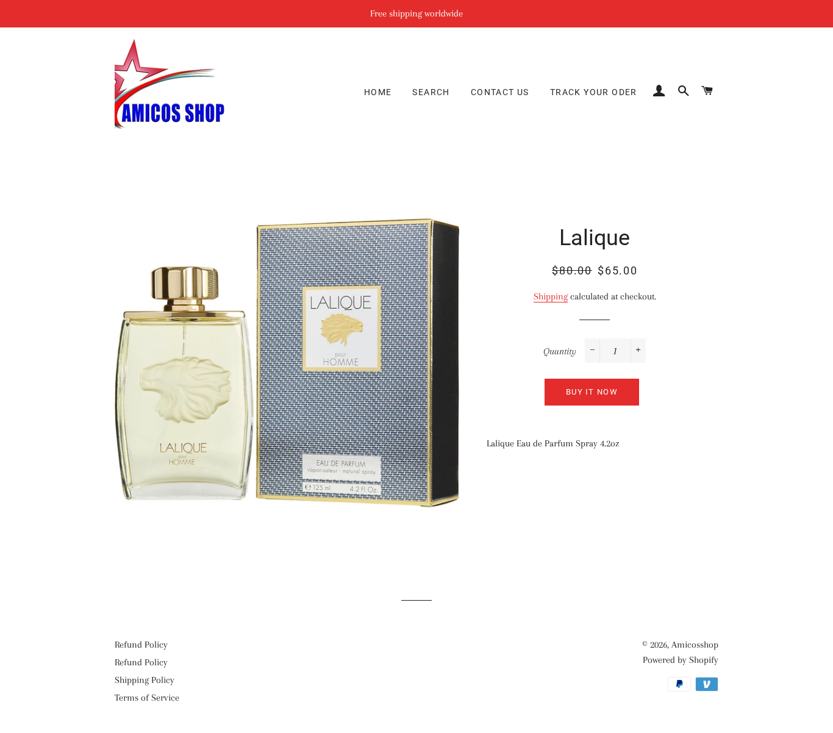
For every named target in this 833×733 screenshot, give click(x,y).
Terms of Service (147, 697)
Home (378, 92)
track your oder (593, 92)
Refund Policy (141, 644)
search (430, 92)
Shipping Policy (144, 679)
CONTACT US (500, 92)
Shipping (551, 296)
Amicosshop (694, 644)
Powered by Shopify (680, 659)
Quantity (559, 351)
